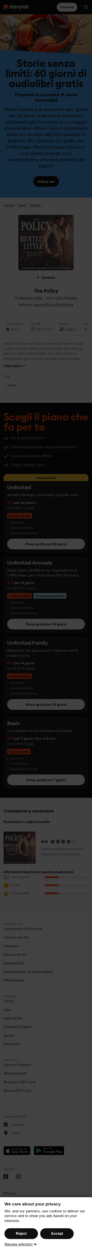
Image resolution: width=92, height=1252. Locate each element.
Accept (57, 1233)
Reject (21, 1233)
